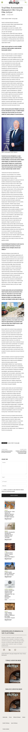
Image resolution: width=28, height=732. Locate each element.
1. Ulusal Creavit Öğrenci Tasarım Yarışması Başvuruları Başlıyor (10, 554)
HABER (6, 551)
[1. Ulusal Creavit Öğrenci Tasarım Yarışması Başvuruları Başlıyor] (10, 546)
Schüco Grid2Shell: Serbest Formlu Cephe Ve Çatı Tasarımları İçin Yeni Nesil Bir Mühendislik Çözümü (10, 594)
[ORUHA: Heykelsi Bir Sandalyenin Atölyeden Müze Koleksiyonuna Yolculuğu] (10, 526)
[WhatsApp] (15, 650)
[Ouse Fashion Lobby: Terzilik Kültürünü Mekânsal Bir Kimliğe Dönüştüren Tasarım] (10, 606)
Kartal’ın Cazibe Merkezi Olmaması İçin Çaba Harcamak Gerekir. (21, 452)
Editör (3, 14)
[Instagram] (4, 650)
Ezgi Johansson (8, 518)
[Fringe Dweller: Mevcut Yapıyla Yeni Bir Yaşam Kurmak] (10, 566)
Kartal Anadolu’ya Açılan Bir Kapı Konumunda (7, 451)
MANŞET (6, 510)
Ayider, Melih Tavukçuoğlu (13, 443)
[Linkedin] (9, 650)
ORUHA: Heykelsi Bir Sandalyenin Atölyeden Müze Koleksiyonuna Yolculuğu (10, 534)
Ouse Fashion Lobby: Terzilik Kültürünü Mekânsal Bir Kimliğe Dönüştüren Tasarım (10, 615)
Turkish (16, 0)
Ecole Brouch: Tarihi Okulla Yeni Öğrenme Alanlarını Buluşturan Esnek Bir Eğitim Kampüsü (10, 514)
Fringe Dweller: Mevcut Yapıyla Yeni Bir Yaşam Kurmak (10, 573)
